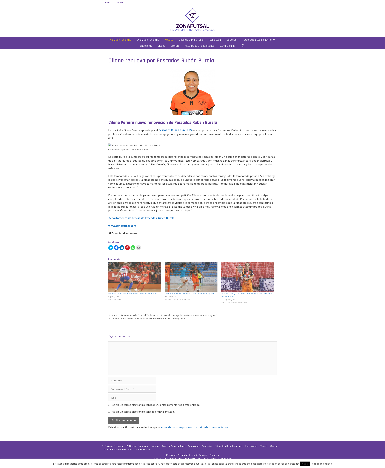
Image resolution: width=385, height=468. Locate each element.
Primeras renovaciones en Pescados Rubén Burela (132, 293)
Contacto (120, 2)
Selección (232, 40)
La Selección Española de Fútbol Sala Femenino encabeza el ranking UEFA (148, 318)
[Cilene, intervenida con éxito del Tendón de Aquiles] (191, 277)
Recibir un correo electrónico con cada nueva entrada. (143, 411)
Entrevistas (146, 46)
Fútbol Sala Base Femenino (257, 40)
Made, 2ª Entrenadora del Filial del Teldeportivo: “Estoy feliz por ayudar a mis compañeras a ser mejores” (164, 315)
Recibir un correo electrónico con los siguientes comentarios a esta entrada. (155, 404)
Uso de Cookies (199, 454)
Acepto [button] (305, 463)
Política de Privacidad (177, 454)
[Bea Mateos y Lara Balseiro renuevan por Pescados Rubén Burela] (248, 277)
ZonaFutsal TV (227, 46)
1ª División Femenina (120, 40)
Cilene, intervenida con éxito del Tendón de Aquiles (189, 293)
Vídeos (161, 46)
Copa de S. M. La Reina (191, 40)
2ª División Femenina (148, 40)
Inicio (107, 2)
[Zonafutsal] (192, 19)
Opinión (175, 46)
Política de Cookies (321, 463)
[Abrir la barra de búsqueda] (243, 46)
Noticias (169, 40)
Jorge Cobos (194, 458)
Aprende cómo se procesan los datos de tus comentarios (194, 427)
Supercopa (215, 40)
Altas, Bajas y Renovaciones (199, 46)
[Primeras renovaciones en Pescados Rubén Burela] (135, 277)
